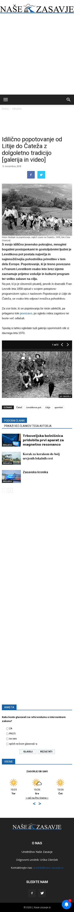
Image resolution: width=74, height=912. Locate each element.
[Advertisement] (37, 56)
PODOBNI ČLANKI (14, 420)
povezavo (26, 313)
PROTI (12, 733)
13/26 (32, 791)
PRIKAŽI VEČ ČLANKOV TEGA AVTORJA (28, 425)
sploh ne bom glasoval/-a (23, 743)
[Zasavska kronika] (11, 476)
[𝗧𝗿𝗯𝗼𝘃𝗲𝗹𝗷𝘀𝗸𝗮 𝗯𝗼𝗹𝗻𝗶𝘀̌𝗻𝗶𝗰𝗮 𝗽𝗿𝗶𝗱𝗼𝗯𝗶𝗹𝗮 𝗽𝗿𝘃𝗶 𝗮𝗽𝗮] (11, 440)
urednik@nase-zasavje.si (48, 867)
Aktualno (17, 108)
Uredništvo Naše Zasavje (37, 852)
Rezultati (46, 751)
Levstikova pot (33, 407)
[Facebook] (32, 893)
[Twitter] (42, 893)
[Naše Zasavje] (37, 8)
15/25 (9, 791)
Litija (47, 407)
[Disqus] (37, 550)
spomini (58, 407)
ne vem (13, 738)
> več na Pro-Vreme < (32, 797)
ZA (10, 728)
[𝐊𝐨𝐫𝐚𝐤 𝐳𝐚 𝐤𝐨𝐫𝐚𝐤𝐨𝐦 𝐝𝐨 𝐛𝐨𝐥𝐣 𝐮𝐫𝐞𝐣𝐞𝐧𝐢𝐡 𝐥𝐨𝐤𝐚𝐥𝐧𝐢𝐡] (11, 458)
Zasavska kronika (35, 472)
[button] (68, 100)
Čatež (19, 407)
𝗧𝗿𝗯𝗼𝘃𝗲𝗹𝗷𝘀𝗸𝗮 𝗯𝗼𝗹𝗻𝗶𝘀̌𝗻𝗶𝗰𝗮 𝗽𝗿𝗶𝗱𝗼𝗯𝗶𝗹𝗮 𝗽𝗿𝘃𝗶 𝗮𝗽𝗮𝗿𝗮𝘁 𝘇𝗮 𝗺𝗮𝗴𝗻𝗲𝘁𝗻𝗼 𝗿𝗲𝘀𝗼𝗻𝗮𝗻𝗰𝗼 (43, 440)
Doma (5, 108)
